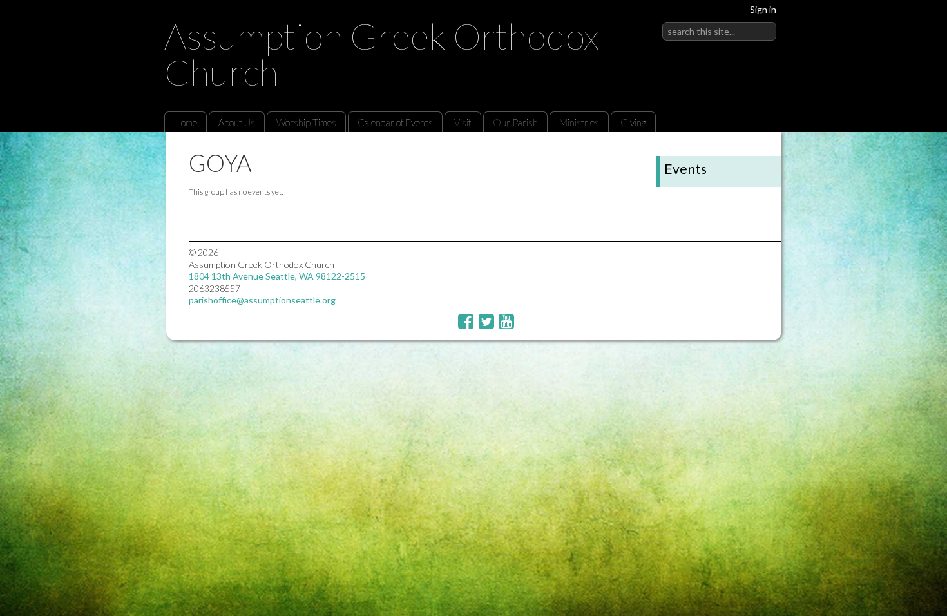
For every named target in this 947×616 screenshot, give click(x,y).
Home (185, 122)
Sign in (763, 9)
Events (685, 168)
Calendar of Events (395, 122)
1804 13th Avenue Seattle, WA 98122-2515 (277, 276)
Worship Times (306, 122)
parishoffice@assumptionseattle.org (262, 299)
